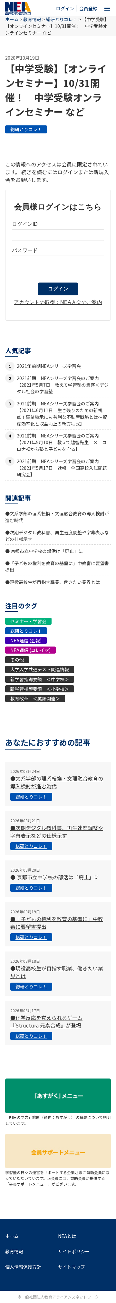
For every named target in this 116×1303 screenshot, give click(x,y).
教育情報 (32, 19)
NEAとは (67, 1236)
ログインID (25, 224)
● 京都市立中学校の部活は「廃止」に (44, 551)
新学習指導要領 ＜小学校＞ (39, 689)
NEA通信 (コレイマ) (30, 650)
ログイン (65, 8)
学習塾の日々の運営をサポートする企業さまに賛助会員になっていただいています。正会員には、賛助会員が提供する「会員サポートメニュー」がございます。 (57, 1178)
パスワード (25, 250)
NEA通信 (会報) (26, 640)
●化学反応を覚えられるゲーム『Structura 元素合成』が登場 (46, 1021)
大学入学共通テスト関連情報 (39, 669)
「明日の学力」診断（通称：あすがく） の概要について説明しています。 (58, 1120)
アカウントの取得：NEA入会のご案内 (58, 302)
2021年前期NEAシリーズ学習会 (49, 366)
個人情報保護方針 (23, 1267)
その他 (17, 659)
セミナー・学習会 (28, 621)
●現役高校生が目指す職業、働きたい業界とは (52, 582)
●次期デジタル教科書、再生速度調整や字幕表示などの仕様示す (56, 831)
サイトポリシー (74, 1251)
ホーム (12, 1236)
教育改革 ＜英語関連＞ (35, 698)
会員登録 (88, 8)
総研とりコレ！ (26, 129)
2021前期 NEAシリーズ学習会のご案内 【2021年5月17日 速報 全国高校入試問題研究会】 (62, 468)
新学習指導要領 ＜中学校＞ (39, 679)
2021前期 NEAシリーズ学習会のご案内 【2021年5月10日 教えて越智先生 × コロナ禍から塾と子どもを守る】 (62, 442)
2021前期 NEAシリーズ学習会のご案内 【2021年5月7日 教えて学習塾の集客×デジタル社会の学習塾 (63, 385)
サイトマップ (71, 1267)
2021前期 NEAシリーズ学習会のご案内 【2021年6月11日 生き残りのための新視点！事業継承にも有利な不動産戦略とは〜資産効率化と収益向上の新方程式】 (62, 413)
